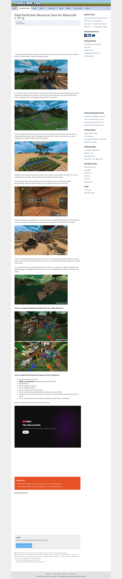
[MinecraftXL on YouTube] (94, 36)
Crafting (51, 8)
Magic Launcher (88, 182)
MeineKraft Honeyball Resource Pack (94, 116)
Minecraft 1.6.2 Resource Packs (37, 554)
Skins (41, 8)
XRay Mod (87, 47)
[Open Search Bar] (108, 8)
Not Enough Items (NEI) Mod (92, 44)
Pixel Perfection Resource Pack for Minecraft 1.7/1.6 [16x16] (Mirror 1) (40, 484)
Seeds (61, 8)
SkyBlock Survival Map (90, 142)
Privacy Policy (57, 574)
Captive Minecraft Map (90, 133)
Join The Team (72, 574)
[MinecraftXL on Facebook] (86, 36)
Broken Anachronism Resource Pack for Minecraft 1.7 (31, 562)
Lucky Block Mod (89, 56)
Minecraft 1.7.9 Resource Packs (32, 558)
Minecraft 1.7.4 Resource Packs (44, 556)
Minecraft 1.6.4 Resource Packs (55, 554)
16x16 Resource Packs (22, 554)
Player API (87, 179)
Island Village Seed (89, 156)
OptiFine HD (87, 173)
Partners (64, 574)
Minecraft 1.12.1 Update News (93, 21)
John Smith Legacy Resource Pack (93, 122)
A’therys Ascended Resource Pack (94, 119)
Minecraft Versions (89, 193)
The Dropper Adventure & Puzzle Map (95, 139)
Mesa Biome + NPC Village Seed (93, 159)
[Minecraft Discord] (90, 36)
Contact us (49, 574)
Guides (68, 8)
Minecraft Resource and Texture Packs (27, 553)
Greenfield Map (88, 136)
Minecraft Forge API (90, 167)
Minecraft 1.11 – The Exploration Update (95, 27)
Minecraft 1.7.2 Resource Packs (26, 556)
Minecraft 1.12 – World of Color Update (95, 24)
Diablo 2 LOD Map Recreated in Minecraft (28, 560)
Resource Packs (25, 8)
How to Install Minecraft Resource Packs (95, 18)
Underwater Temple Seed (91, 150)
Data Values (78, 8)
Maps (34, 8)
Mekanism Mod (88, 50)
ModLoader (87, 170)
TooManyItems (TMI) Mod (91, 53)
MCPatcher (49, 181)
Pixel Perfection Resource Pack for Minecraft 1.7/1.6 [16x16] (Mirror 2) (40, 487)
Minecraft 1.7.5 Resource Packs (62, 556)
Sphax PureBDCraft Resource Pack (94, 125)
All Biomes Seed (88, 153)
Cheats (88, 8)
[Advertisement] (48, 40)
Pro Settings (87, 190)
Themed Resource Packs (60, 553)
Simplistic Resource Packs (46, 553)
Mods (14, 8)
